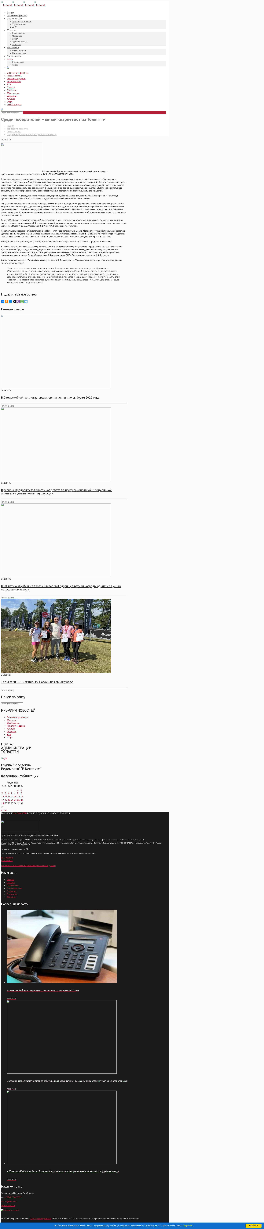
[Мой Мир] (10, 301)
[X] (14, 301)
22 (18, 800)
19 (9, 800)
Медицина (11, 96)
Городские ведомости (40, 1218)
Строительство (14, 81)
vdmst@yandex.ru (9, 1201)
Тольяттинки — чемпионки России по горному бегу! (37, 682)
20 (12, 800)
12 (9, 796)
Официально (13, 885)
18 (6, 800)
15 (18, 796)
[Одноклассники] (6, 301)
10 (3, 796)
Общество (11, 90)
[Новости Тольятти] (23, 5)
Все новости (7, 857)
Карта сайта (7, 860)
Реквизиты (12, 894)
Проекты (11, 87)
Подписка (11, 891)
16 (22, 796)
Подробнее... (188, 1226)
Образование (13, 93)
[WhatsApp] (22, 301)
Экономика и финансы (17, 73)
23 (22, 800)
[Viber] (18, 301)
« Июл (4, 810)
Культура (11, 99)
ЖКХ (9, 84)
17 (3, 800)
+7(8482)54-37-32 (13, 1197)
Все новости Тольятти (17, 129)
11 (6, 796)
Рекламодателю (14, 888)
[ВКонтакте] (2, 301)
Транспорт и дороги (16, 78)
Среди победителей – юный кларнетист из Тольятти (32, 134)
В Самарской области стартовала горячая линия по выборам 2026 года (50, 397)
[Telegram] (26, 301)
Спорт (9, 102)
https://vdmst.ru (8, 1205)
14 (15, 796)
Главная (10, 126)
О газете (11, 882)
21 (15, 800)
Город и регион (14, 76)
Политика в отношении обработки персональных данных (28, 865)
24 (3, 803)
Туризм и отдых (14, 104)
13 (12, 796)
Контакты (11, 897)
